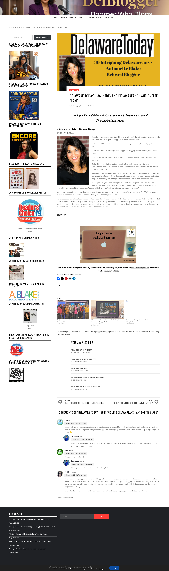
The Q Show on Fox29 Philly (64, 320)
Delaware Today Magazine (130, 331)
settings (101, 569)
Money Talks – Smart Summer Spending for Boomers (27, 549)
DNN (66, 420)
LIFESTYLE (72, 17)
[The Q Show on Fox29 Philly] (73, 309)
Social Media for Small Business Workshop (85, 386)
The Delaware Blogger (65, 334)
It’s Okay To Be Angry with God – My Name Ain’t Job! (132, 401)
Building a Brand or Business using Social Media (87, 377)
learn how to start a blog (150, 331)
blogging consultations (111, 331)
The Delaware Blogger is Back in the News (138, 320)
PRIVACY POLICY (110, 17)
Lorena (67, 450)
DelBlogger (75, 106)
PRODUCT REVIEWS (95, 17)
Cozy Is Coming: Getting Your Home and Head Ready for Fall (29, 519)
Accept (114, 568)
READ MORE (61, 215)
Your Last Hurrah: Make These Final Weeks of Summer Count (30, 541)
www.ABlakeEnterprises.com (140, 267)
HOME (56, 17)
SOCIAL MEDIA (74, 90)
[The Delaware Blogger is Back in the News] (142, 309)
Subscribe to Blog (42, 37)
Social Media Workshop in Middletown (84, 359)
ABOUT (62, 17)
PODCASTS (82, 17)
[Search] (156, 17)
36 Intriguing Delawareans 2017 (72, 331)
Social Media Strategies (79, 368)
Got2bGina (68, 472)
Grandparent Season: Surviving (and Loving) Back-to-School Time (32, 527)
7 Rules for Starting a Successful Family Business (84, 401)
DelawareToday (100, 115)
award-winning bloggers (94, 331)
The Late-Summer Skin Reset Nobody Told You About (28, 534)
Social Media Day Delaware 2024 (82, 350)
